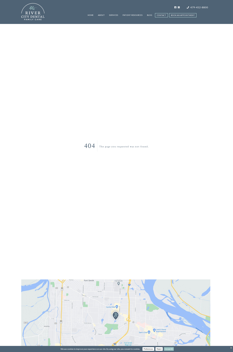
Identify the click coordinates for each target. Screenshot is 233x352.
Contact (161, 15)
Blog (149, 15)
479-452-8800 (199, 7)
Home (91, 15)
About (101, 15)
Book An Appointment (183, 15)
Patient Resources (133, 15)
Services (113, 15)
